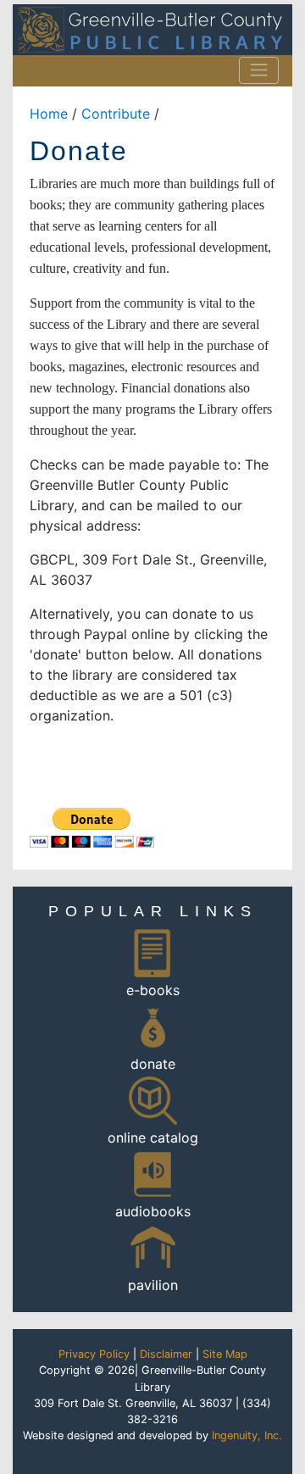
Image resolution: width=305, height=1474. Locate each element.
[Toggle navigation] (259, 70)
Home (49, 113)
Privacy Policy (94, 1354)
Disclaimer (166, 1354)
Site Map (224, 1354)
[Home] (152, 29)
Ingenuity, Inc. (247, 1435)
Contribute (115, 113)
